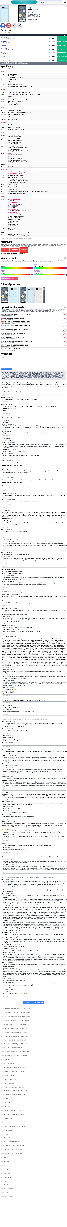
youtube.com (6, 831)
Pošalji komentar (6, 369)
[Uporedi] (64, 314)
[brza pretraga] (39, 2)
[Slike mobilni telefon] (4, 295)
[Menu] (65, 2)
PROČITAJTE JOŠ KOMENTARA (35, 1002)
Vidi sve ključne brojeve (8, 278)
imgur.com (28, 377)
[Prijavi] (50, 38)
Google (29, 8)
